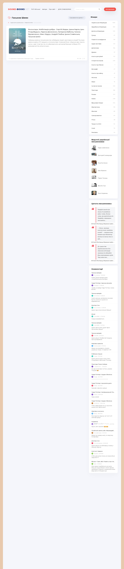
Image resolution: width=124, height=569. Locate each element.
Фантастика (103, 107)
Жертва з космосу (98, 411)
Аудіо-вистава (103, 44)
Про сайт (52, 9)
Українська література (103, 22)
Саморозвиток (103, 115)
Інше (103, 128)
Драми (103, 52)
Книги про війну (103, 73)
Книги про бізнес (103, 65)
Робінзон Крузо (97, 354)
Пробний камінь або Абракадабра (103, 430)
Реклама (103, 132)
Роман (103, 94)
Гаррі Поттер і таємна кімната (102, 283)
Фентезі (103, 111)
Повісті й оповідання (103, 39)
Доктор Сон (96, 305)
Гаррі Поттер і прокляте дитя (102, 383)
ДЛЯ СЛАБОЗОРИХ (64, 9)
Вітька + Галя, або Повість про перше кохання (103, 461)
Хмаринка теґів (29, 22)
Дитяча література (103, 31)
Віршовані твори (103, 103)
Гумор (103, 35)
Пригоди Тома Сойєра (99, 364)
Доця (93, 314)
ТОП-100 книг (35, 9)
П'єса (103, 120)
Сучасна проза (103, 86)
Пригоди (103, 90)
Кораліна (95, 421)
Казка (103, 98)
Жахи (103, 82)
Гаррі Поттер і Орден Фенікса (102, 374)
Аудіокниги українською (17, 22)
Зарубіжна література (103, 27)
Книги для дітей (103, 56)
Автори (44, 9)
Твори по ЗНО (103, 124)
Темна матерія (96, 272)
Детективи (103, 48)
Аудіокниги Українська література (20, 58)
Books (18, 9)
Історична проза (103, 60)
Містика (103, 77)
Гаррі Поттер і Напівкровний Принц (103, 392)
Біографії (103, 69)
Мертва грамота (97, 343)
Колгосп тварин (97, 451)
